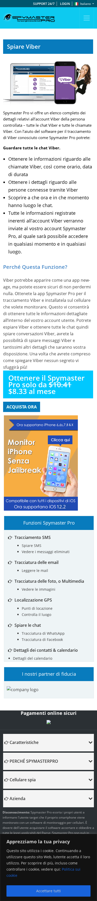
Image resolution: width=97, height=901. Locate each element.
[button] (48, 742)
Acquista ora (21, 407)
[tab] (48, 742)
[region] (48, 867)
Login (65, 4)
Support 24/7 (44, 4)
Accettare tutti (48, 890)
